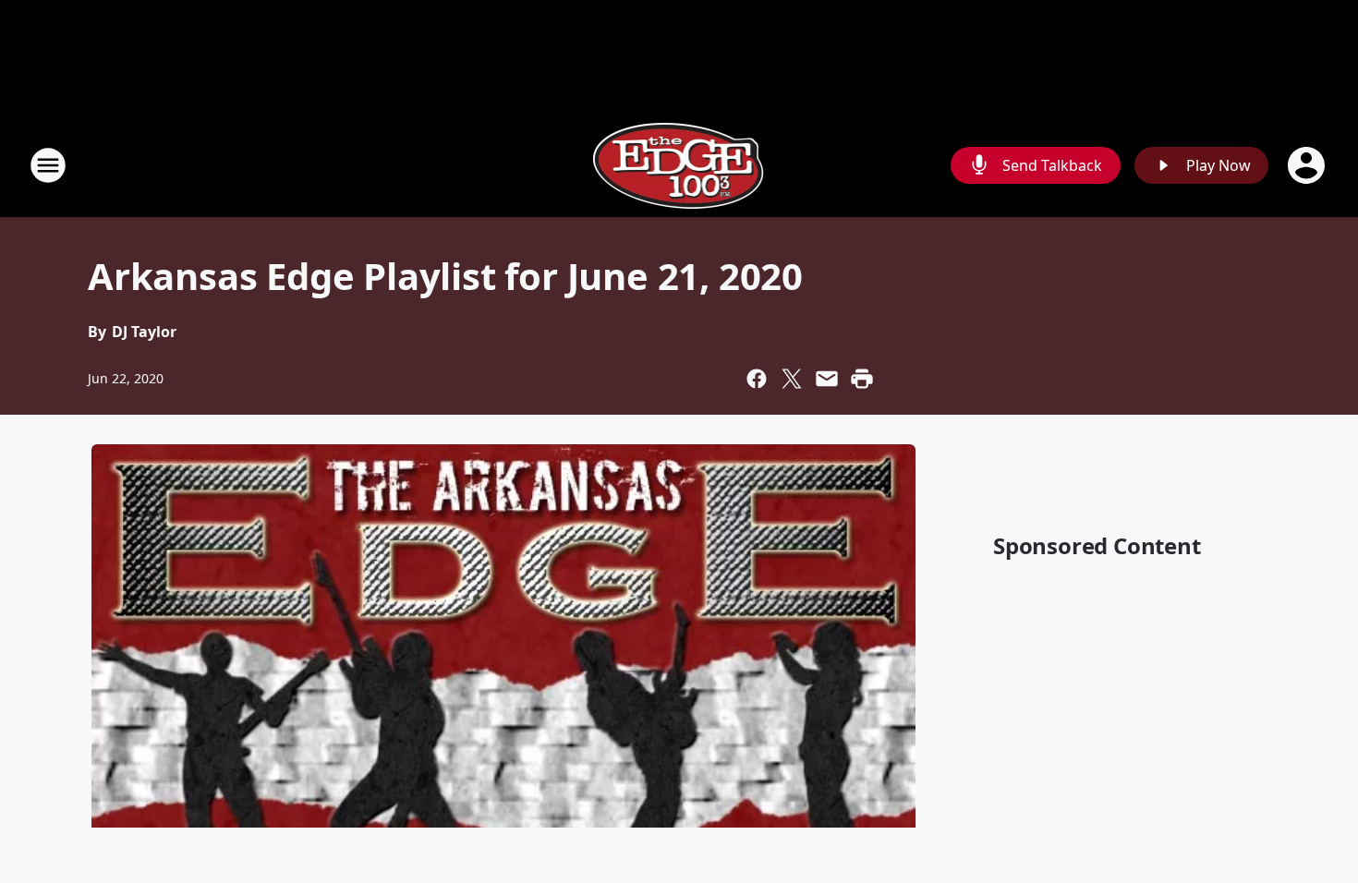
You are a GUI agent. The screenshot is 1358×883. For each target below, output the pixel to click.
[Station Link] (679, 164)
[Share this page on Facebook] (757, 379)
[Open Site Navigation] (48, 165)
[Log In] (1308, 165)
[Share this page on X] (792, 379)
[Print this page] (862, 379)
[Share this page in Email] (827, 379)
